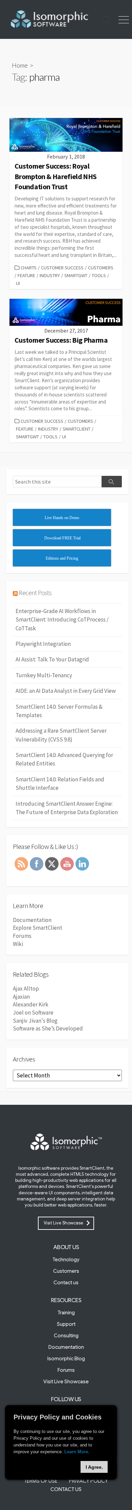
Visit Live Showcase (63, 1223)
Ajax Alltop (26, 988)
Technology (66, 1260)
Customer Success (62, 268)
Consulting (66, 1336)
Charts (29, 268)
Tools (99, 275)
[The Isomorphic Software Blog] (49, 19)
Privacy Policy (88, 1481)
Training (66, 1313)
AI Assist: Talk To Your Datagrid (52, 659)
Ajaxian (21, 996)
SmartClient (76, 429)
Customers (100, 268)
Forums (22, 936)
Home (20, 65)
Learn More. (76, 1451)
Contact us (66, 1283)
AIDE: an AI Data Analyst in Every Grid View (66, 691)
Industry (50, 275)
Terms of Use (41, 1481)
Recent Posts (35, 592)
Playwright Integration (43, 644)
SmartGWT (75, 275)
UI (18, 283)
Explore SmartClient (37, 927)
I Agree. (94, 1467)
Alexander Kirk (30, 1004)
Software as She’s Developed (48, 1028)
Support (66, 1324)
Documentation (32, 920)
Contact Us (66, 1489)
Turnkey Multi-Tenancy (44, 675)
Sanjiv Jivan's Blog (35, 1020)
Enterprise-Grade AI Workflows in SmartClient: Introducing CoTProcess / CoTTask (62, 619)
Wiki (18, 944)
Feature (26, 275)
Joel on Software (33, 1012)
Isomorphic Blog (66, 1359)
